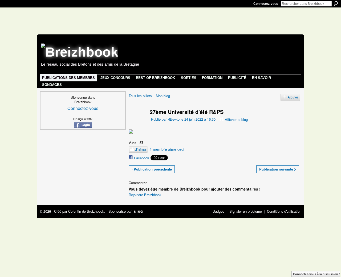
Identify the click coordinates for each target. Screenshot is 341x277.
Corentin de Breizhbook (86, 211)
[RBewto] (135, 121)
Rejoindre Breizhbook (145, 194)
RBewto (174, 119)
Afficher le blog (236, 119)
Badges (218, 211)
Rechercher (336, 3)
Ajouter (293, 97)
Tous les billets (140, 95)
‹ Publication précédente (152, 169)
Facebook (141, 157)
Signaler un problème (245, 211)
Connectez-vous (265, 4)
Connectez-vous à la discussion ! (316, 274)
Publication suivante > (277, 169)
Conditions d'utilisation (284, 211)
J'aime (140, 149)
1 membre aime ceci (167, 149)
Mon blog (163, 95)
